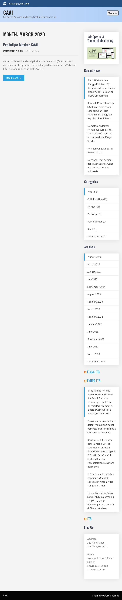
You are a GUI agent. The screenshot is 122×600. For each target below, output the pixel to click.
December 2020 (95, 339)
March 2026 (93, 264)
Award (91, 191)
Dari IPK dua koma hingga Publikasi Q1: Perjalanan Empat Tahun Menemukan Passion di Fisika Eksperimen (101, 88)
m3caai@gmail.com (18, 3)
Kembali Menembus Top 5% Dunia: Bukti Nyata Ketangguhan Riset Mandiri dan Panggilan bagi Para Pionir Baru (100, 110)
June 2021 (92, 331)
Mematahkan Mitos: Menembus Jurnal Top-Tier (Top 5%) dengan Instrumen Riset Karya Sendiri (99, 133)
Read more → (13, 78)
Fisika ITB (93, 371)
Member (91, 206)
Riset (90, 229)
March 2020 (93, 354)
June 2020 (92, 346)
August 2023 (94, 294)
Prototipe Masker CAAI (20, 44)
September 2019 (96, 361)
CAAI (8, 12)
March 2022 (93, 309)
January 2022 (94, 324)
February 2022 (95, 316)
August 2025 (94, 272)
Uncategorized (95, 236)
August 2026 (94, 257)
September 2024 (96, 286)
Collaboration (95, 199)
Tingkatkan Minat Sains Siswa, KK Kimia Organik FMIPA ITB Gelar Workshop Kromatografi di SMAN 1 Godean (100, 500)
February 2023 (95, 301)
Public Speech (94, 221)
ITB (89, 518)
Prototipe (34, 51)
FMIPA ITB (93, 380)
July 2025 (92, 279)
